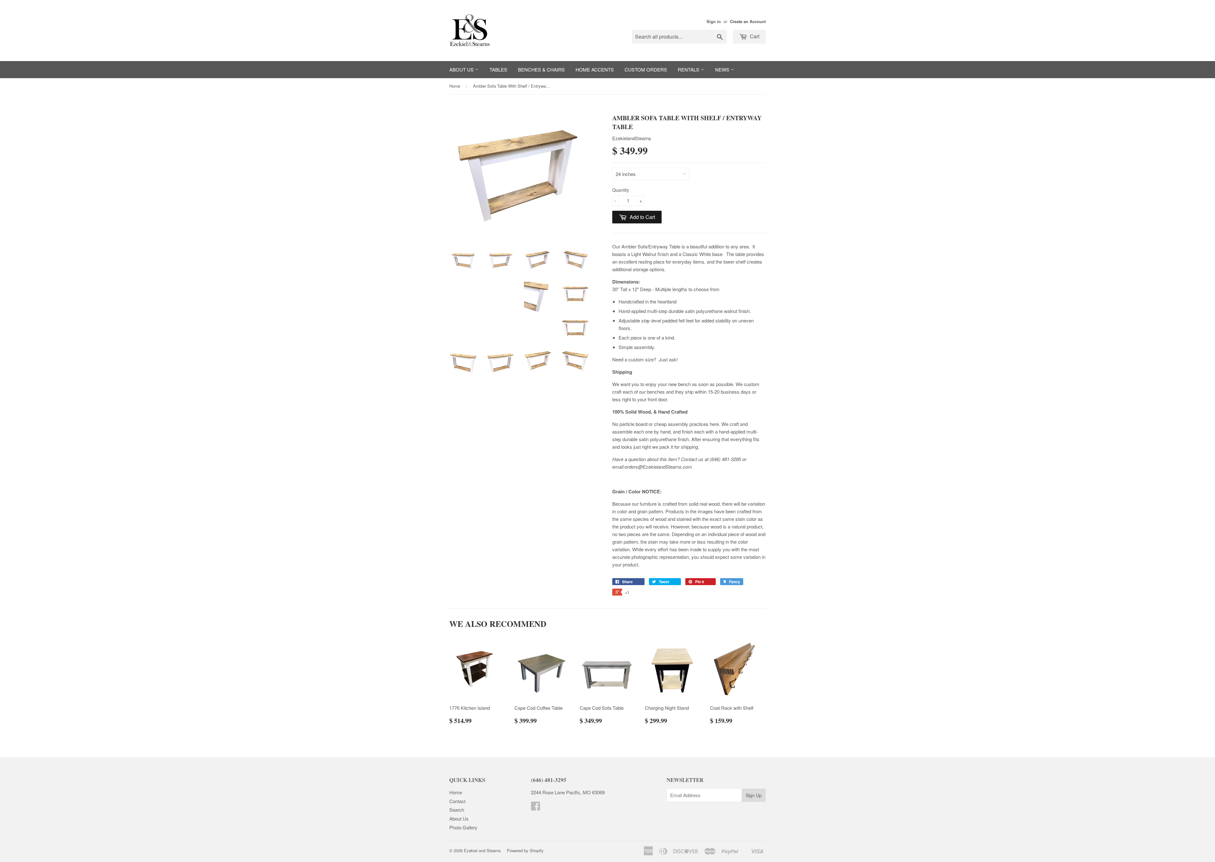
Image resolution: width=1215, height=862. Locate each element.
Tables (498, 69)
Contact (457, 801)
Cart (754, 36)
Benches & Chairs (541, 69)
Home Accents (595, 69)
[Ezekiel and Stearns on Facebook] (535, 807)
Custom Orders (646, 69)
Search (456, 809)
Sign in (714, 21)
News (723, 69)
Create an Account (748, 21)
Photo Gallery (463, 827)
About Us (462, 69)
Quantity (620, 190)
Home (454, 86)
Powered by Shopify (525, 850)
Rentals (689, 69)
